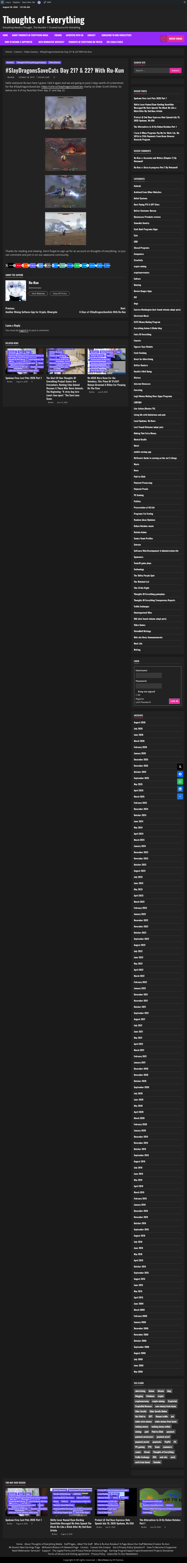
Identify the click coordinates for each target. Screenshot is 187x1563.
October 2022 (140, 932)
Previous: (31, 310)
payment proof (163, 1436)
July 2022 (138, 951)
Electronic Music (141, 315)
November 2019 (141, 1142)
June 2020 (138, 1099)
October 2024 (140, 815)
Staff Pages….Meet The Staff (78, 1544)
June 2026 (138, 734)
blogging (139, 1396)
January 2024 (140, 846)
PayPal (167, 1441)
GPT (150, 1416)
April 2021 (138, 1044)
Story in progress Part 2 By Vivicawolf (161, 167)
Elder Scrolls (140, 1411)
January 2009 (140, 1322)
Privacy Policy (98, 1553)
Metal (136, 445)
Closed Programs (141, 247)
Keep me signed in (146, 693)
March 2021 (139, 1050)
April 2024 (138, 833)
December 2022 (141, 920)
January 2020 (140, 1130)
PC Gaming (139, 495)
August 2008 (140, 1353)
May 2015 (138, 1291)
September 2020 (141, 1087)
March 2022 (139, 976)
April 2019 (138, 1186)
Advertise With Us (74, 35)
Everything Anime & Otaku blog (148, 328)
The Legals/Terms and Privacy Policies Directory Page (79, 1550)
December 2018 (141, 1210)
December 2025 (141, 759)
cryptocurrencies (141, 272)
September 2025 (141, 778)
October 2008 (140, 1340)
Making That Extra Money (145, 433)
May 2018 (138, 1254)
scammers (167, 1447)
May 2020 (138, 1105)
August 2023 (139, 870)
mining (138, 1431)
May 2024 (138, 827)
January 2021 (140, 1062)
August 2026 (140, 722)
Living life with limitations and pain (150, 414)
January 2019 (140, 1204)
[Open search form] (157, 38)
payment (170, 1431)
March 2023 (139, 901)
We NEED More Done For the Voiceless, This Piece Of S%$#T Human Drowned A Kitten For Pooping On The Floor (106, 383)
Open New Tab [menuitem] (28, 2)
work (173, 1457)
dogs (28, 352)
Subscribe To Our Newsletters (116, 35)
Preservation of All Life (18, 367)
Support (46, 1550)
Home (5, 35)
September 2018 (141, 1229)
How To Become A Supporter (18, 42)
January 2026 (140, 753)
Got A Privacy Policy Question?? (129, 1547)
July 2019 (138, 1167)
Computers (139, 254)
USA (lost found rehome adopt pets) (23, 370)
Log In (174, 701)
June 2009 (138, 1303)
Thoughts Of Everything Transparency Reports (154, 600)
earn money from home (165, 1406)
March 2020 (139, 1118)
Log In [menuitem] (8, 2)
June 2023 (138, 883)
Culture (137, 278)
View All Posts (60, 293)
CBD (136, 241)
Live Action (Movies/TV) (144, 408)
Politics (110, 356)
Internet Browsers (142, 383)
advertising (140, 1391)
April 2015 (138, 1297)
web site (163, 1457)
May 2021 (138, 1037)
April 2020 (138, 1112)
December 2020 (141, 1068)
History (137, 377)
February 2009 (140, 1316)
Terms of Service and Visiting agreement (68, 1553)
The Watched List (141, 581)
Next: (102, 310)
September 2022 (141, 938)
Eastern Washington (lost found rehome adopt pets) (30, 356)
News (40, 363)
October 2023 (140, 864)
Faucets (137, 340)
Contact (91, 35)
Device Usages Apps (143, 291)
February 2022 (140, 982)
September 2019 (141, 1155)
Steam (147, 1452)
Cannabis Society (141, 223)
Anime (151, 1391)
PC (175, 1441)
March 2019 (139, 1192)
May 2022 (138, 963)
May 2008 (138, 1371)
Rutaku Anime (140, 532)
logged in (23, 330)
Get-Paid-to (140, 1416)
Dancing (137, 284)
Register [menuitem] (16, 2)
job (172, 1416)
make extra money (143, 1421)
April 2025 (138, 790)
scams (138, 1452)
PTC (150, 1447)
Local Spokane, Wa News (39, 359)
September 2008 (141, 1347)
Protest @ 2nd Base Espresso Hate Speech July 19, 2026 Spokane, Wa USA (114, 1521)
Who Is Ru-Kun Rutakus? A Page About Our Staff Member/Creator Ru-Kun (131, 1544)
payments (157, 1441)
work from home (142, 1462)
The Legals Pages (115, 42)
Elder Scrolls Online (158, 1411)
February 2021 (140, 1056)
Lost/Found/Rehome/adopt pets (22, 363)
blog (169, 1391)
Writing (137, 649)
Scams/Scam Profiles (143, 538)
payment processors (144, 1436)
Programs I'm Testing (143, 513)
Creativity (138, 260)
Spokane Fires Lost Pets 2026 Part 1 (23, 378)
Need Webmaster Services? (51, 42)
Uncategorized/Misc (143, 612)
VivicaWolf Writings (142, 631)
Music (136, 464)
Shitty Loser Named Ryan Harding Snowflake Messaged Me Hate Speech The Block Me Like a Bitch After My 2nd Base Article (155, 108)
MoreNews (103, 1559)
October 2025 (140, 771)
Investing (138, 390)
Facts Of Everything (142, 334)
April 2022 (138, 969)
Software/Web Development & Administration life (156, 550)
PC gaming (140, 1447)
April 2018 (138, 1260)
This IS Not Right (56, 370)
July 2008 (138, 1359)
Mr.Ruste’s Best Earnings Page (24, 1547)
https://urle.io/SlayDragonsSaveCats (62, 86)
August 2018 (139, 1235)
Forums (58, 35)
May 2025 (138, 784)
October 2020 (140, 1081)
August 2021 (139, 1019)
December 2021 (141, 994)
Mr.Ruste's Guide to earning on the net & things (155, 458)
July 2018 (138, 1241)
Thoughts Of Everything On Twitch (85, 42)
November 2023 (141, 858)
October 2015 (140, 1266)
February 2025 (140, 802)
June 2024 (138, 821)
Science (137, 544)
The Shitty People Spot (59, 367)
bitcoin (161, 1391)
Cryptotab (172, 1401)
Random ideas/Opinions (41, 367)
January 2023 (140, 914)
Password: (141, 680)
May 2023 (138, 889)
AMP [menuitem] (49, 2)
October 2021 (140, 1006)
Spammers (138, 557)
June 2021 (138, 1031)
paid (146, 1431)
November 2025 (141, 765)
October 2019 (140, 1149)
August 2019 (139, 1161)
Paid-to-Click (139, 476)
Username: (142, 670)
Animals (10, 62)
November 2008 (141, 1334)
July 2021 (138, 1025)
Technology (139, 569)
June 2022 (138, 957)
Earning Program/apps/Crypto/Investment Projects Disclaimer (141, 1550)
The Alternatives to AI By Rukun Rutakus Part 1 (155, 126)
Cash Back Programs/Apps (146, 229)
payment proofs (142, 1441)
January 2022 (140, 988)
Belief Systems (107, 352)
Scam (157, 1447)
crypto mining (140, 266)
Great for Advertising (143, 359)
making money (141, 1426)
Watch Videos (175, 38)
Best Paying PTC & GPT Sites (146, 204)
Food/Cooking (140, 353)
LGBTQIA (138, 402)
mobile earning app (142, 451)
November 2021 (141, 1000)
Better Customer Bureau (145, 210)
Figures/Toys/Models (143, 346)
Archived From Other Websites (147, 192)
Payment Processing (143, 482)
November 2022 (141, 926)
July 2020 (138, 1093)
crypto (161, 1396)
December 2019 (141, 1136)
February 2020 (140, 1124)
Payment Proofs (141, 489)
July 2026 (138, 728)
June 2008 (138, 1365)
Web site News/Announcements (148, 637)
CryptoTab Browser (143, 1406)
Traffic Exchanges (141, 606)
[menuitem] (2, 2)
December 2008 (141, 1328)
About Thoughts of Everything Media (30, 35)
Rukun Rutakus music (144, 526)
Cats (21, 352)
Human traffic (162, 1416)
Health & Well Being (17, 359)
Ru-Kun (11, 77)
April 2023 (138, 895)
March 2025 (139, 796)
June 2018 (138, 1248)
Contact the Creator (100, 1547)
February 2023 (140, 907)
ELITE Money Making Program (147, 322)
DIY (135, 297)
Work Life (138, 643)
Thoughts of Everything (43, 19)
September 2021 (141, 1013)
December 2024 (141, 809)
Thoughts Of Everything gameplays (31, 62)
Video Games (54, 62)
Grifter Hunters (56, 352)
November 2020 (141, 1074)
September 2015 (141, 1272)
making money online (161, 1426)
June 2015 (138, 1285)
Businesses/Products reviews (147, 216)
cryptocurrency (142, 1401)
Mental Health (140, 439)
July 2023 (138, 877)
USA (154, 1457)
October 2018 (140, 1223)
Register (140, 698)
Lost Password (143, 702)
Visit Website (38, 293)
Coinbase (150, 1396)
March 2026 (139, 741)
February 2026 (140, 747)
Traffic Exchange (142, 1457)
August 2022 (139, 945)
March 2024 (139, 839)
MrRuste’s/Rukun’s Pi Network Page (60, 1547)
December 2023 (141, 852)
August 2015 (139, 1278)
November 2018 (141, 1217)
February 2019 (140, 1198)
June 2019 (138, 1173)
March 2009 (139, 1309)
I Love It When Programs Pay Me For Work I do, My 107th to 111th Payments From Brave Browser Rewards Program (156, 136)
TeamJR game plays (142, 563)
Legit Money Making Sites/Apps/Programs (153, 396)
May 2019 (138, 1180)
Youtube (157, 1462)
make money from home (166, 1421)
